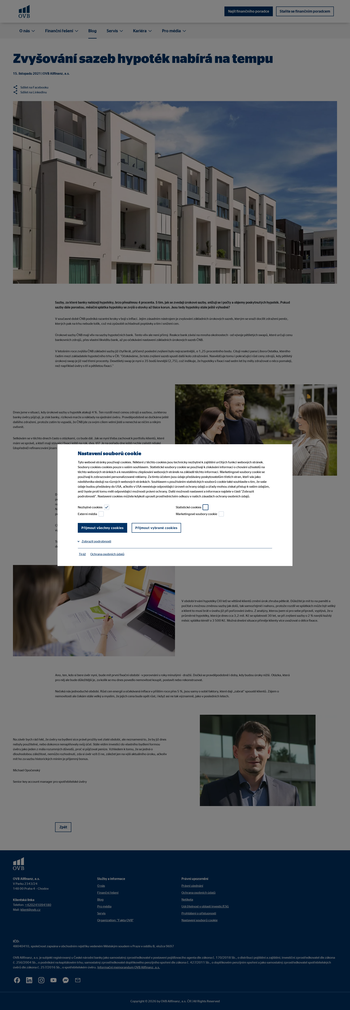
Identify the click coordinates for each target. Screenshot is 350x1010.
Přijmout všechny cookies (102, 528)
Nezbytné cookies (90, 507)
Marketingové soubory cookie (196, 514)
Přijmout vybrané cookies (156, 528)
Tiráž (82, 554)
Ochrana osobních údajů (107, 554)
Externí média (87, 514)
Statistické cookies (188, 507)
